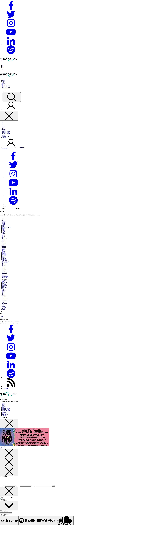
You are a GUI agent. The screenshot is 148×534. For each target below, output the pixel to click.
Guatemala (4, 246)
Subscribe (17, 208)
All (2, 220)
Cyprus (3, 233)
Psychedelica (4, 299)
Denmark (4, 235)
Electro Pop (4, 285)
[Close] (9, 116)
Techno (3, 306)
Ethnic (3, 286)
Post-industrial (5, 298)
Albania (3, 221)
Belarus (3, 225)
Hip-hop (3, 290)
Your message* (34, 485)
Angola (3, 222)
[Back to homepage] (8, 63)
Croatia (3, 231)
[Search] (11, 97)
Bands (3, 80)
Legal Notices (4, 413)
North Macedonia (5, 261)
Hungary (4, 247)
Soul (3, 305)
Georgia (3, 241)
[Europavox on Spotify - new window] (11, 53)
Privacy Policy (5, 414)
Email (3, 208)
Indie (3, 292)
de (2, 65)
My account (22, 147)
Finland (3, 239)
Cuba (3, 232)
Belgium (3, 226)
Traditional (4, 307)
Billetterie (2, 448)
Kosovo (3, 251)
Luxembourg (4, 254)
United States (4, 277)
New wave (4, 296)
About (3, 135)
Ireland (3, 249)
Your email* (2, 485)
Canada (3, 229)
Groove (3, 289)
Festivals (3, 84)
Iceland (3, 248)
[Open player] (9, 505)
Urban (3, 308)
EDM (3, 283)
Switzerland (4, 273)
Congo (3, 230)
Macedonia (4, 255)
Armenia (3, 223)
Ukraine (3, 275)
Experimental (4, 287)
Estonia (3, 236)
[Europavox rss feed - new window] (11, 386)
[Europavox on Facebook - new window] (11, 9)
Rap (3, 302)
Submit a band (5, 148)
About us (4, 412)
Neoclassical (4, 295)
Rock (3, 304)
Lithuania (4, 253)
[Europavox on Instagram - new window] (11, 27)
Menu (1, 69)
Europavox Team (5, 136)
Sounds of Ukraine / (3, 511)
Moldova (4, 258)
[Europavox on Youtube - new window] (11, 35)
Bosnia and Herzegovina (6, 227)
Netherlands (4, 260)
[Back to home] (8, 78)
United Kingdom (5, 276)
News (3, 81)
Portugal (3, 265)
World (3, 309)
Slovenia (3, 269)
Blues (3, 281)
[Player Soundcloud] (64, 520)
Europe (3, 237)
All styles (4, 280)
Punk (3, 301)
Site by (1, 417)
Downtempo (4, 282)
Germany (4, 242)
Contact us (4, 137)
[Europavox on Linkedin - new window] (11, 44)
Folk (3, 288)
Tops (3, 82)
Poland (3, 264)
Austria (3, 224)
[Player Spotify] (27, 520)
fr (2, 66)
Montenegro (4, 259)
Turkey (3, 274)
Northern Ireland (5, 262)
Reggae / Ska (4, 303)
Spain (3, 271)
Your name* (18, 485)
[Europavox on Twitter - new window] (11, 18)
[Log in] (11, 109)
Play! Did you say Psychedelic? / (6, 513)
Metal (3, 294)
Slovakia (3, 268)
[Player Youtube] (46, 520)
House (3, 291)
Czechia (3, 234)
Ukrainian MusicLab (6, 87)
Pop (3, 297)
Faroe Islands (4, 238)
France (3, 240)
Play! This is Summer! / (4, 514)
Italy (3, 250)
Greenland (4, 245)
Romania (4, 266)
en (2, 67)
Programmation (3, 447)
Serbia (3, 267)
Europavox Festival (5, 86)
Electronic (4, 284)
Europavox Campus (6, 85)
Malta (3, 256)
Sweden (3, 272)
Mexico (3, 257)
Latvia (3, 252)
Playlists (3, 83)
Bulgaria (3, 228)
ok (11, 497)
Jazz (3, 293)
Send (53, 485)
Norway (3, 263)
